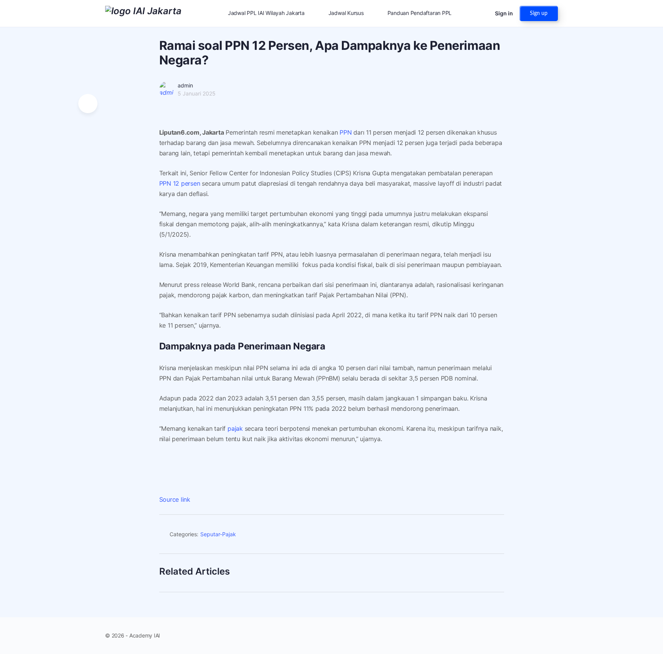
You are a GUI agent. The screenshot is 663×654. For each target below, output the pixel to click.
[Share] (495, 535)
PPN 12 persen (179, 183)
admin (185, 85)
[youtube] (553, 635)
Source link (174, 499)
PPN (345, 132)
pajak (235, 428)
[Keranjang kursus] (482, 13)
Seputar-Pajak (218, 534)
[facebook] (525, 635)
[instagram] (539, 635)
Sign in (504, 13)
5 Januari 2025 (197, 93)
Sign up (539, 13)
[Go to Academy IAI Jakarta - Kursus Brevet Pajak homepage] (143, 12)
